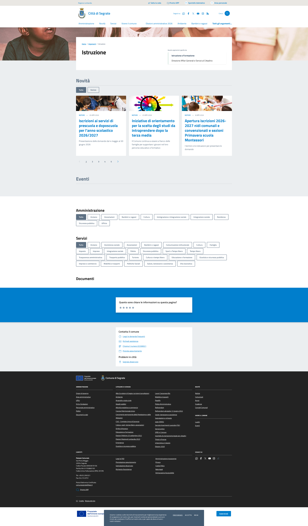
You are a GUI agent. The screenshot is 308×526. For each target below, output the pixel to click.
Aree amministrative (83, 397)
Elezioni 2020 (160, 446)
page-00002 (159, 421)
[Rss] (218, 458)
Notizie (93, 89)
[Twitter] (205, 458)
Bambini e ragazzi (199, 23)
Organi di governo (82, 393)
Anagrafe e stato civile (123, 400)
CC (77, 501)
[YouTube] (209, 458)
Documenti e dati (82, 414)
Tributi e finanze (160, 439)
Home (84, 44)
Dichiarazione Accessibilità (164, 473)
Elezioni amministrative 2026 (159, 23)
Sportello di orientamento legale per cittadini (170, 436)
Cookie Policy (160, 465)
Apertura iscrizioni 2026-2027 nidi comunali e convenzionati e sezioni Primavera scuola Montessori (205, 130)
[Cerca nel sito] (227, 13)
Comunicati (199, 397)
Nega (196, 515)
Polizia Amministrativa (163, 404)
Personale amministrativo (85, 407)
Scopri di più (223, 513)
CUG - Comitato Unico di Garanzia (127, 421)
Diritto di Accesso (122, 428)
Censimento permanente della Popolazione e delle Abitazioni (133, 416)
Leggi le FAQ (120, 458)
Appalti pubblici (121, 404)
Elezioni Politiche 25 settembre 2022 (129, 435)
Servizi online (159, 429)
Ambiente (182, 23)
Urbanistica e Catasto (162, 443)
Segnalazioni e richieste (163, 418)
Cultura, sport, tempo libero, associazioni (130, 425)
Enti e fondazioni (82, 404)
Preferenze (178, 515)
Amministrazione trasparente (165, 458)
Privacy (158, 462)
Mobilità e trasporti (161, 397)
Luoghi (197, 422)
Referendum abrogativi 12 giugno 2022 (169, 411)
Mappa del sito (90, 501)
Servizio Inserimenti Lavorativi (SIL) (167, 425)
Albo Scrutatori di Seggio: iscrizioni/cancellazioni (132, 393)
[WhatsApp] (196, 458)
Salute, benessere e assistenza (166, 414)
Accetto (188, 515)
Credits (81, 501)
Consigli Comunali (201, 407)
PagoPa (157, 400)
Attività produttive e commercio (127, 407)
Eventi (197, 425)
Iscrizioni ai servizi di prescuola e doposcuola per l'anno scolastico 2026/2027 (98, 128)
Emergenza (120, 442)
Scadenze (198, 404)
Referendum (159, 407)
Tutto (81, 89)
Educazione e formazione (124, 432)
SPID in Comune (160, 432)
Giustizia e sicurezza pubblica (126, 446)
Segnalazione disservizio (124, 465)
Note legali (159, 469)
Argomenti (92, 44)
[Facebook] (200, 458)
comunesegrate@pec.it (84, 485)
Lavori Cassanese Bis (162, 393)
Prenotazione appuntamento (126, 462)
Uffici (78, 400)
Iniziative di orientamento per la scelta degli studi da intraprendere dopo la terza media (153, 128)
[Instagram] (201, 13)
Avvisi (197, 400)
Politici (78, 411)
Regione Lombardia (85, 3)
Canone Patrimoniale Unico (125, 411)
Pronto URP (84, 489)
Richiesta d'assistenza (124, 469)
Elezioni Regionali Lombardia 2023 (128, 439)
